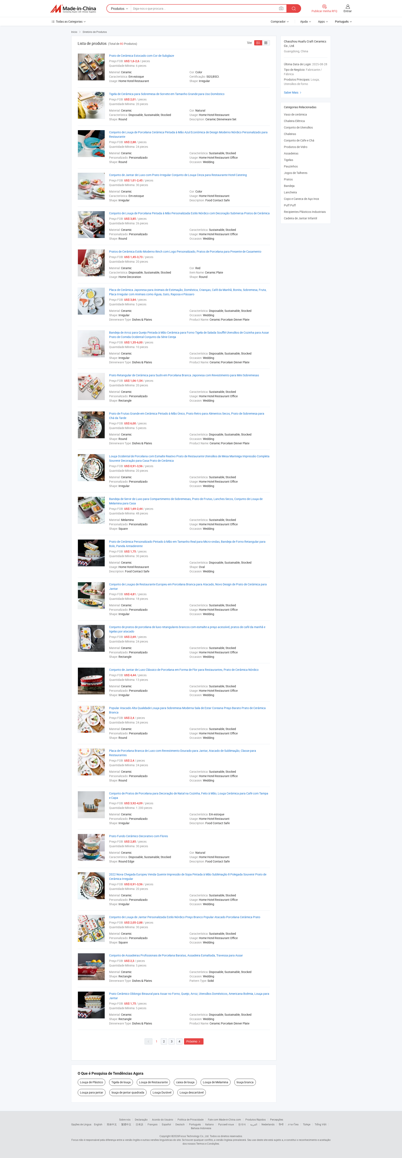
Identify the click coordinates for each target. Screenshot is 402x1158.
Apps (321, 21)
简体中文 (112, 1124)
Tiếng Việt (320, 1124)
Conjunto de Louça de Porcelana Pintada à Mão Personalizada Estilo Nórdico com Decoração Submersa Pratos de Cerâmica (189, 213)
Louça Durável (162, 1092)
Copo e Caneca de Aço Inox (301, 199)
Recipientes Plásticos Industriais (305, 212)
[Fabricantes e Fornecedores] (73, 8)
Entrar (348, 11)
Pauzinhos (291, 166)
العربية (253, 1124)
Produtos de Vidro (295, 147)
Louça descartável (192, 1092)
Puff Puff (290, 205)
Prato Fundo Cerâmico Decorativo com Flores (138, 836)
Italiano (209, 1124)
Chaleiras (290, 134)
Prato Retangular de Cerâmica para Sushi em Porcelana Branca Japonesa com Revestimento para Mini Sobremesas (184, 375)
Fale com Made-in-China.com (224, 1119)
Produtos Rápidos (255, 1119)
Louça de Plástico (91, 1082)
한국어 (242, 1124)
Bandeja (289, 186)
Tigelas (288, 160)
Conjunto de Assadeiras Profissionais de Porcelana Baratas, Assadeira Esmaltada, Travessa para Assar (176, 955)
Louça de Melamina (215, 1082)
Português (195, 1124)
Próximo (193, 1041)
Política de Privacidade (191, 1119)
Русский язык (226, 1124)
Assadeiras (291, 153)
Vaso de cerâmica (295, 114)
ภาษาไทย (293, 1124)
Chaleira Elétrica (294, 121)
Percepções (276, 1119)
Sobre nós (124, 1119)
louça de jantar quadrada (128, 1092)
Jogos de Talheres (295, 173)
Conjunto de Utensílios (298, 127)
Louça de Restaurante (153, 1082)
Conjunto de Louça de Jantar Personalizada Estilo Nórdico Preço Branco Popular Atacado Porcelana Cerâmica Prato (184, 917)
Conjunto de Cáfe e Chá (299, 140)
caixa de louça (185, 1082)
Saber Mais (293, 92)
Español (166, 1124)
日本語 (139, 1124)
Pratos (288, 179)
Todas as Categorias (69, 21)
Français (152, 1124)
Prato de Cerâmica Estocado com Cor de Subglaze (141, 56)
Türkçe (306, 1124)
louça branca (245, 1082)
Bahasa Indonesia (201, 1128)
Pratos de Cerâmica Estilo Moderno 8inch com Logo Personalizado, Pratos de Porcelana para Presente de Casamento (185, 251)
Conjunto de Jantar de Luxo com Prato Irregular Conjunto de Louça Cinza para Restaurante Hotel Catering (178, 175)
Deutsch (180, 1124)
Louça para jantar (91, 1092)
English (98, 1124)
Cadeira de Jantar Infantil (300, 218)
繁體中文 (126, 1124)
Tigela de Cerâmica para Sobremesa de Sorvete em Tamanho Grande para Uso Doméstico (166, 94)
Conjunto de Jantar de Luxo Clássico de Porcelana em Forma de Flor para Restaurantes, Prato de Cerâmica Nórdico (184, 670)
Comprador (278, 21)
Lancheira (290, 192)
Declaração (141, 1119)
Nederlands (268, 1124)
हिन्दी (281, 1124)
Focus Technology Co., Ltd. (194, 1136)
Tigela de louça (121, 1082)
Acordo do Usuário (162, 1119)
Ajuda (304, 21)
